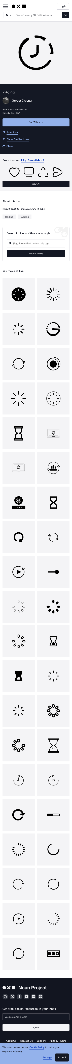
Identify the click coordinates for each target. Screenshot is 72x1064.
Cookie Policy (36, 1047)
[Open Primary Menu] (5, 6)
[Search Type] (8, 15)
